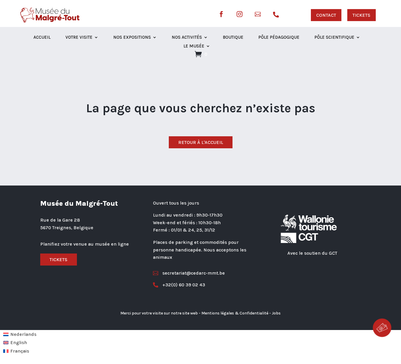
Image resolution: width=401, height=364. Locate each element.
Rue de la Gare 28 (60, 220)
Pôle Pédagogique (278, 37)
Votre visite (78, 37)
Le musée (193, 46)
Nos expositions (132, 37)
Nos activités (187, 37)
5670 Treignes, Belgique (66, 227)
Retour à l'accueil (200, 142)
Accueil (41, 37)
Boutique (233, 37)
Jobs (276, 313)
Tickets (59, 259)
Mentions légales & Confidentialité (234, 313)
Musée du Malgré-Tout (79, 203)
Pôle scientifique (334, 37)
